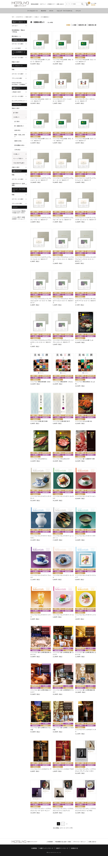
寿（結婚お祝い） (45, 17)
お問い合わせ (60, 4)
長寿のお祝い (18, 141)
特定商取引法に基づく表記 (63, 842)
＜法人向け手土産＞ (19, 163)
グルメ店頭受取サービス (18, 53)
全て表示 (15, 113)
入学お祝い (17, 150)
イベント (78, 11)
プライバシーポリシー (79, 842)
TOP (13, 17)
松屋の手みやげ (17, 171)
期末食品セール (16, 36)
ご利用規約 (49, 842)
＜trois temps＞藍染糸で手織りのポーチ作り (19, 212)
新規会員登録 (34, 4)
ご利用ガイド (50, 4)
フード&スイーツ (17, 65)
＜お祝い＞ (36, 17)
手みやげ (43, 11)
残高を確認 (93, 4)
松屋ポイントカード (62, 848)
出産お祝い (17, 130)
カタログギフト (19, 17)
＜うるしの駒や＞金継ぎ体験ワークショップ (18, 218)
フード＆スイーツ (32, 11)
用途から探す (29, 17)
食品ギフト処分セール (18, 22)
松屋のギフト (16, 88)
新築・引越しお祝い (19, 135)
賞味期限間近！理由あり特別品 (18, 31)
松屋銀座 (34, 848)
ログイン (42, 4)
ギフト (51, 11)
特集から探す (16, 62)
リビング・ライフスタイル (64, 11)
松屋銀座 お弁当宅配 (18, 40)
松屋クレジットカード (46, 848)
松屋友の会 (74, 848)
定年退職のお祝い (19, 145)
